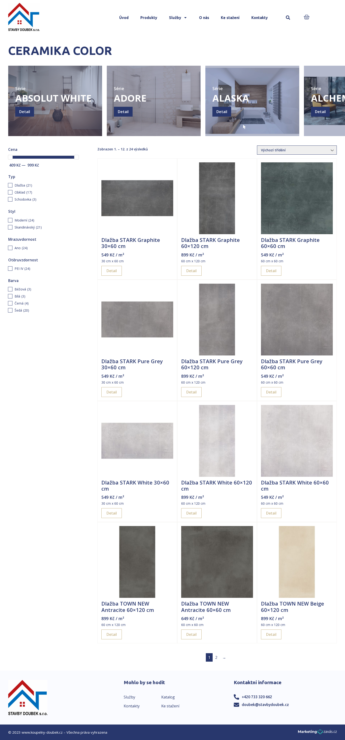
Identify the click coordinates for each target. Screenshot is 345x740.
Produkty (148, 17)
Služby (175, 17)
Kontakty (259, 17)
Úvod (124, 17)
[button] (288, 18)
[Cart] (307, 17)
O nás (204, 17)
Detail (24, 111)
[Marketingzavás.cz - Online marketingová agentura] (317, 733)
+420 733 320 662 (257, 697)
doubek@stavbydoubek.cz (265, 704)
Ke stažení (230, 17)
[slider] (10, 157)
